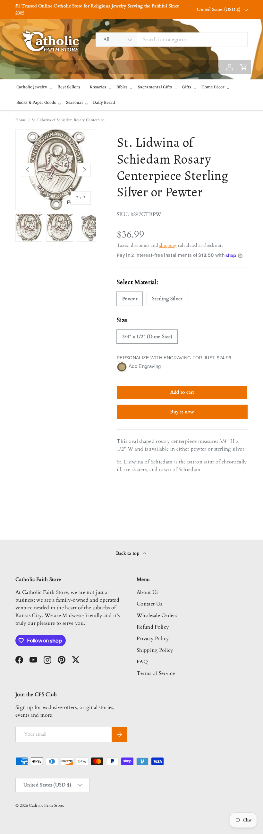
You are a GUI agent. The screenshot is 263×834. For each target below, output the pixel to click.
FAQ (142, 661)
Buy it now (182, 411)
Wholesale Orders (157, 615)
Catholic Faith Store (46, 805)
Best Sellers (68, 87)
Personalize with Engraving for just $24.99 (174, 357)
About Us (147, 592)
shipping (168, 245)
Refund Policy (153, 627)
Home (20, 120)
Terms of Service (156, 673)
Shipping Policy (155, 650)
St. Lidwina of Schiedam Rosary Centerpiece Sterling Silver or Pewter (70, 120)
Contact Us (149, 603)
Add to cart (182, 392)
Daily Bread (104, 102)
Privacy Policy (153, 638)
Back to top (128, 553)
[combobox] (171, 39)
